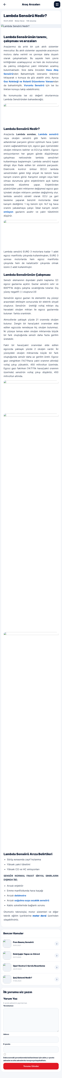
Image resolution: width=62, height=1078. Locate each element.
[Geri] (4, 4)
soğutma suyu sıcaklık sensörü (31, 900)
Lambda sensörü (48, 134)
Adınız (6, 1034)
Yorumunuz (8, 1006)
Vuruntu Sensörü (34, 85)
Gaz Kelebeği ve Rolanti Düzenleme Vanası (28, 81)
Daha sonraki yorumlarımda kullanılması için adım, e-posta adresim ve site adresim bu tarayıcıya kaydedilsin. (28, 1059)
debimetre (20, 895)
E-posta (6, 1044)
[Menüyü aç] (57, 4)
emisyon (8, 211)
